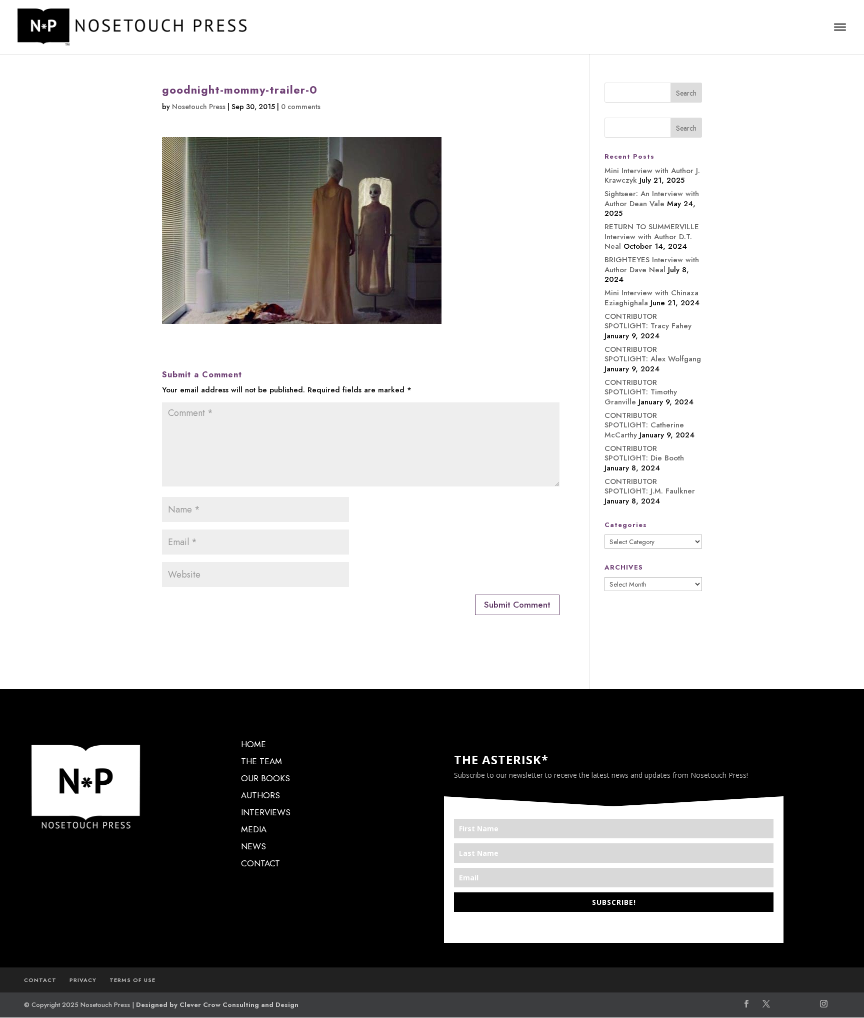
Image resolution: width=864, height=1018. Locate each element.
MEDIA (253, 829)
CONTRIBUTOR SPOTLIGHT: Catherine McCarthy (644, 425)
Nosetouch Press (199, 107)
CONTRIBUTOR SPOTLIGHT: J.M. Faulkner (649, 486)
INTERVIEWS (265, 812)
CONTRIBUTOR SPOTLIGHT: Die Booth (644, 453)
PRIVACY (83, 980)
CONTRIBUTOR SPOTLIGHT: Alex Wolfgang (652, 354)
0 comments (300, 107)
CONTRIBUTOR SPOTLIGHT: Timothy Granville (640, 392)
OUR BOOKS (265, 778)
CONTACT (260, 863)
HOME (253, 744)
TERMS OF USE (133, 980)
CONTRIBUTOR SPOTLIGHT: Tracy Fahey (648, 321)
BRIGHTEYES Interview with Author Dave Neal (651, 264)
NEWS (253, 846)
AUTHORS (260, 795)
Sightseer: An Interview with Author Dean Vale (651, 198)
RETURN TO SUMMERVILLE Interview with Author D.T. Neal (651, 236)
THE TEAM (261, 761)
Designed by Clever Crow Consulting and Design (217, 1004)
